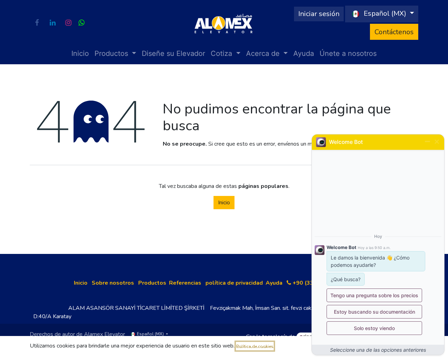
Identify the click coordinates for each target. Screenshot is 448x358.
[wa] (81, 23)
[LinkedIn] (52, 23)
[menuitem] (80, 53)
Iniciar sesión (319, 14)
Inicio (224, 202)
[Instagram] (68, 23)
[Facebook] (37, 23)
